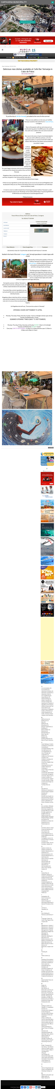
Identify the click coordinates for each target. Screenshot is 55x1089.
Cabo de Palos (49, 121)
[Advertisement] (47, 638)
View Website (10, 247)
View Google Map (28, 247)
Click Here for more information (27, 22)
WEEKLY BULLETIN (23, 46)
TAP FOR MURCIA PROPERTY (27, 61)
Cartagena (23, 254)
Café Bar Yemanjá (21, 116)
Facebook (45, 247)
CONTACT (7, 46)
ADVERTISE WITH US (14, 46)
